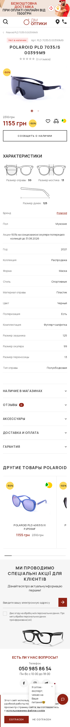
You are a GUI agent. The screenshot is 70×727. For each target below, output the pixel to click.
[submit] (62, 602)
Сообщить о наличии (35, 135)
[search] (5, 21)
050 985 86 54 (35, 668)
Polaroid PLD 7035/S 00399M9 (22, 32)
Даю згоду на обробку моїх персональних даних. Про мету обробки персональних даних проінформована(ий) (37, 616)
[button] (62, 699)
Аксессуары (14, 419)
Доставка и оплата (21, 433)
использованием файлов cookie (25, 710)
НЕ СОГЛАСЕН (41, 719)
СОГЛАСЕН (16, 719)
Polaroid (62, 213)
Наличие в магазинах (22, 391)
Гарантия (11, 447)
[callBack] (64, 21)
